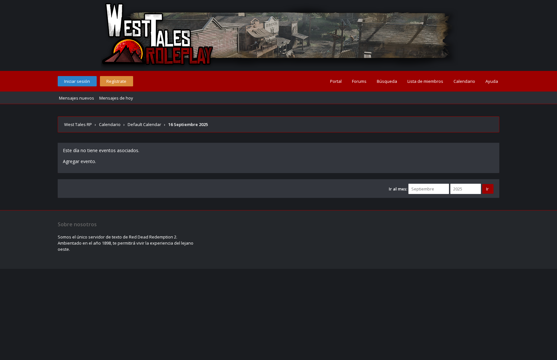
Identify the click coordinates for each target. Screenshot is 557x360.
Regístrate (116, 81)
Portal (336, 81)
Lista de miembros (425, 81)
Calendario (464, 81)
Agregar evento (79, 161)
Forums (359, 81)
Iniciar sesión (77, 81)
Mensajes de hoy (116, 98)
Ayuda (491, 81)
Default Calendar (144, 124)
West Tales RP (78, 124)
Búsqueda (387, 81)
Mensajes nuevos (76, 98)
